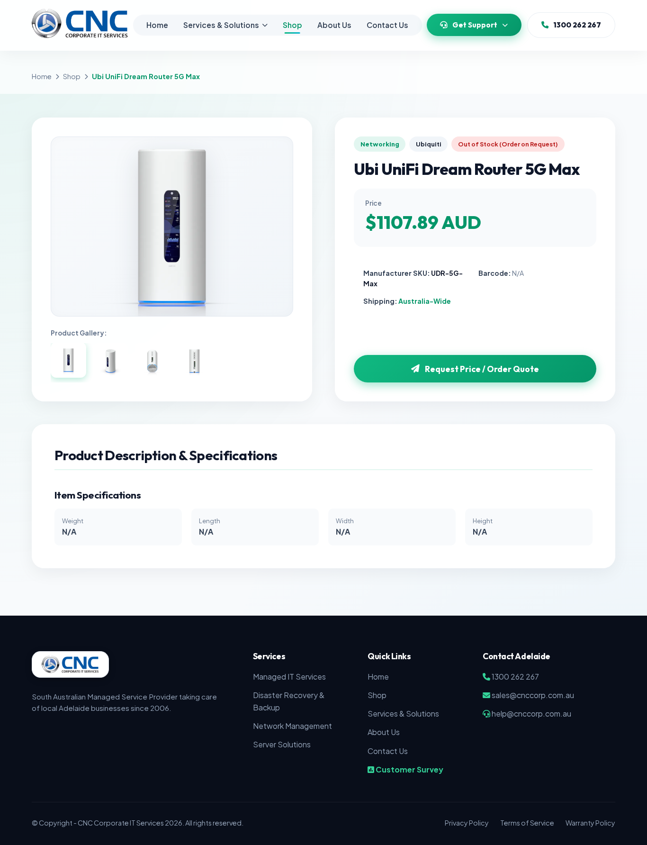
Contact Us (387, 24)
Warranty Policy (590, 822)
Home (157, 24)
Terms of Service (527, 822)
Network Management (292, 726)
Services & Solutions (221, 24)
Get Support (474, 24)
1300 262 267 (577, 24)
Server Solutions (282, 744)
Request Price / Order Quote (482, 368)
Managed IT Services (289, 676)
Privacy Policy (467, 822)
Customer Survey (408, 769)
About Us (334, 24)
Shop (292, 24)
